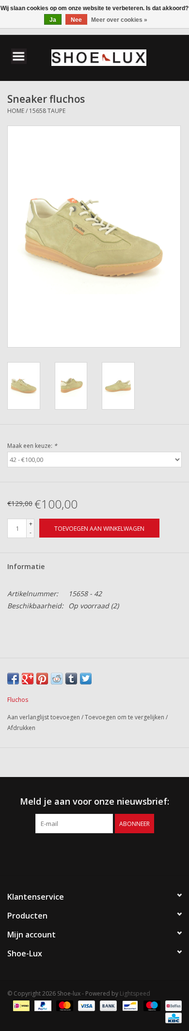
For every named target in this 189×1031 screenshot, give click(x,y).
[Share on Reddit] (57, 678)
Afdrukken (21, 728)
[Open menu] (19, 55)
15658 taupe (47, 111)
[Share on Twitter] (86, 678)
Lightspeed (135, 993)
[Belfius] (172, 1005)
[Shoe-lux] (113, 57)
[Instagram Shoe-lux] (103, 853)
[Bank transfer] (107, 1005)
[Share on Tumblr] (71, 678)
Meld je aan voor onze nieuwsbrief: (94, 801)
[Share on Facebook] (13, 678)
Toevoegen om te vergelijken (125, 717)
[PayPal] (42, 1005)
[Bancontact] (129, 1005)
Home (15, 111)
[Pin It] (42, 678)
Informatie (26, 566)
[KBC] (172, 1018)
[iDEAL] (20, 1005)
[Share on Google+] (27, 678)
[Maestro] (151, 1005)
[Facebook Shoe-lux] (86, 853)
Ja (52, 19)
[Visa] (85, 1005)
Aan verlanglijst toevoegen (44, 717)
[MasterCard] (64, 1005)
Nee (76, 19)
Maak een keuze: (32, 446)
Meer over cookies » (119, 19)
